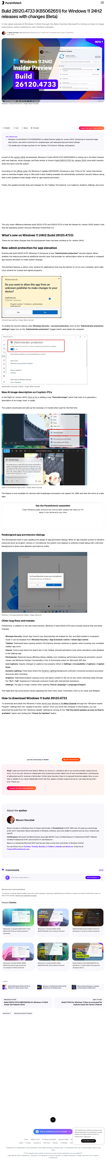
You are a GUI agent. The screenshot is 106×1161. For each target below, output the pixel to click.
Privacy (28, 1143)
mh (92, 1155)
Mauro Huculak (14, 32)
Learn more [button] (87, 1136)
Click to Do (32, 397)
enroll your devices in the (59, 703)
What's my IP (35, 1139)
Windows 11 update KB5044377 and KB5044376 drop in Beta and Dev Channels (16, 931)
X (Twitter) (64, 1143)
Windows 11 (7, 1013)
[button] (0, 1)
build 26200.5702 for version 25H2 (70, 160)
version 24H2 (19, 157)
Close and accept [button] (88, 1141)
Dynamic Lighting (49, 671)
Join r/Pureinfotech (72, 759)
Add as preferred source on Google (53, 1132)
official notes (22, 171)
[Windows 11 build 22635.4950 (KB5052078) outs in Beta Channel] (53, 951)
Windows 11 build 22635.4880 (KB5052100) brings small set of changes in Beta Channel (14, 965)
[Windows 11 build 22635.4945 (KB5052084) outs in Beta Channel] (53, 917)
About (21, 1143)
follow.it (55, 1143)
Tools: (26, 1139)
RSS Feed (46, 1143)
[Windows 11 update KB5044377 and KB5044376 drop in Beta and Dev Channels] (18, 917)
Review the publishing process (26, 896)
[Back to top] (53, 1119)
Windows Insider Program (23, 1013)
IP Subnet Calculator (49, 1139)
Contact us (37, 1143)
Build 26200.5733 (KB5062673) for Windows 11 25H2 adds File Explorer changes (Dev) (86, 965)
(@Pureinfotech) (24, 32)
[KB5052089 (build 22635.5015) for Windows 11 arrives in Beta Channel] (87, 917)
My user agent (63, 1139)
